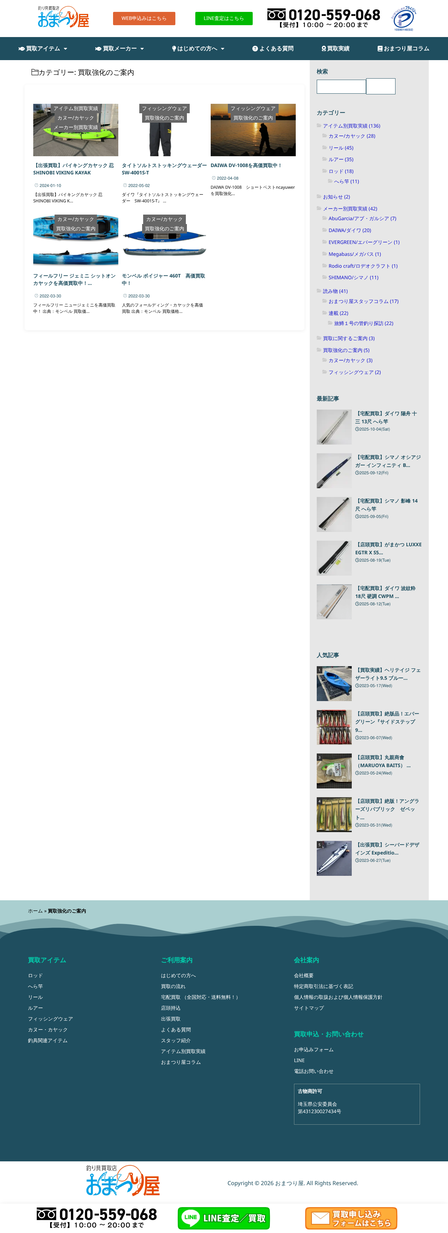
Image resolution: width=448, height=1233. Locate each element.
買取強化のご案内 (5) (346, 350)
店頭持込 (171, 1008)
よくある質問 (275, 48)
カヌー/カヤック (75, 118)
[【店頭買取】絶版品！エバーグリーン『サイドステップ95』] (334, 727)
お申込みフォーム (314, 1049)
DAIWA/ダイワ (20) (350, 230)
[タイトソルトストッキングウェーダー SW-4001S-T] (164, 130)
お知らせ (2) (336, 197)
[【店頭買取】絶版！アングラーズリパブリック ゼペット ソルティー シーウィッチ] (334, 814)
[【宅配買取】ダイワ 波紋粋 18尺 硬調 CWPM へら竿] (334, 601)
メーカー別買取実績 (76, 127)
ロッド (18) (341, 171)
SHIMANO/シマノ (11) (353, 277)
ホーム (35, 911)
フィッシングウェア (164, 108)
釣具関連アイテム (48, 1040)
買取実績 (338, 48)
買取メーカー (119, 48)
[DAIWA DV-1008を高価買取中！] (253, 130)
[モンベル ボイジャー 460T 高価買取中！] (164, 241)
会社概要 (304, 975)
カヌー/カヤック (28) (352, 136)
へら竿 (35, 986)
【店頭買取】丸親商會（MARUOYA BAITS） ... (383, 761)
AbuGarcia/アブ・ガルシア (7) (362, 218)
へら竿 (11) (346, 181)
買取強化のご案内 (164, 118)
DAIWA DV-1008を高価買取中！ (246, 165)
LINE (299, 1060)
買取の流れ (173, 986)
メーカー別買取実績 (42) (350, 209)
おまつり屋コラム (406, 48)
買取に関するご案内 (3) (348, 338)
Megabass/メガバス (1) (355, 254)
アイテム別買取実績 (76, 108)
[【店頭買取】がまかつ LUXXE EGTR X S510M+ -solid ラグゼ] (334, 558)
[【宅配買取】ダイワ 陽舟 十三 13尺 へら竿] (334, 427)
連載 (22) (338, 313)
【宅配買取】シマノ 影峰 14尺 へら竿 (386, 505)
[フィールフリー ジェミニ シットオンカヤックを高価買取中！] (75, 241)
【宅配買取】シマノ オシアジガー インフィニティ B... (388, 461)
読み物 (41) (335, 291)
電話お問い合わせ (314, 1071)
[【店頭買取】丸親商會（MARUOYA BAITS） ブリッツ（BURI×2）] (334, 771)
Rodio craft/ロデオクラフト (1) (363, 266)
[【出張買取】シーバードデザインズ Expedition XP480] (334, 858)
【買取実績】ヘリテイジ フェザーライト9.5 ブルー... (388, 674)
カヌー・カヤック (48, 1029)
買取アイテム (42, 48)
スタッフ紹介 (176, 1040)
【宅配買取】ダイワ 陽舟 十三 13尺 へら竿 (386, 417)
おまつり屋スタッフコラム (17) (364, 301)
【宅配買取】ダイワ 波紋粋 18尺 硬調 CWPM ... (385, 592)
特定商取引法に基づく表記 (323, 986)
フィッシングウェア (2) (355, 372)
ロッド (35, 975)
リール (35, 997)
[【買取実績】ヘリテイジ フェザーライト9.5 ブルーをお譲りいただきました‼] (334, 683)
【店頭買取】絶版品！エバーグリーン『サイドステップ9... (387, 722)
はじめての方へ (196, 48)
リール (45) (341, 148)
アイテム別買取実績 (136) (351, 126)
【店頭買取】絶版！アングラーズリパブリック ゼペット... (387, 809)
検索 (322, 71)
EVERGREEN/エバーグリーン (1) (364, 242)
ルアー (35, 1008)
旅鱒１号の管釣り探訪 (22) (363, 323)
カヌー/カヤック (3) (350, 360)
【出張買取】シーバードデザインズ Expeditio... (387, 849)
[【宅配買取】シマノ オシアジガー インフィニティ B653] (334, 470)
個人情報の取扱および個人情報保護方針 (338, 997)
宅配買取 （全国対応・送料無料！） (201, 997)
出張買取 (171, 1019)
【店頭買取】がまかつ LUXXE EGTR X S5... (388, 548)
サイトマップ (309, 1008)
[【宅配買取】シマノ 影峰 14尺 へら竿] (334, 514)
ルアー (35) (341, 159)
